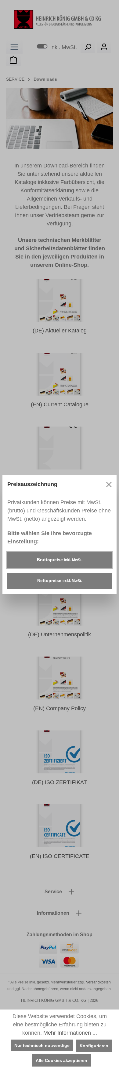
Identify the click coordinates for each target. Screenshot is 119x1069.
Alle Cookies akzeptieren (61, 1060)
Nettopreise (59, 580)
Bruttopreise (59, 559)
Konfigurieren (94, 1045)
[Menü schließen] (109, 484)
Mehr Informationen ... (70, 1033)
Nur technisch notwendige (42, 1045)
